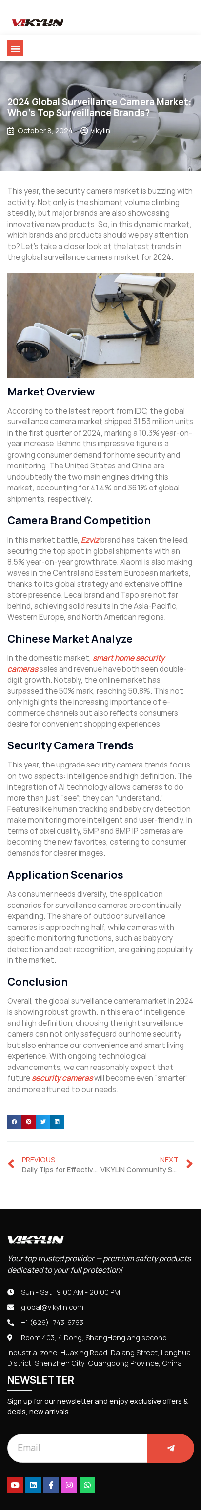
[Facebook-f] (51, 1485)
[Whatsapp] (87, 1485)
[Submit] (170, 1448)
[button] (15, 48)
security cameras (62, 1078)
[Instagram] (69, 1485)
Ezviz (90, 540)
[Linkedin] (33, 1485)
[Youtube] (15, 1485)
